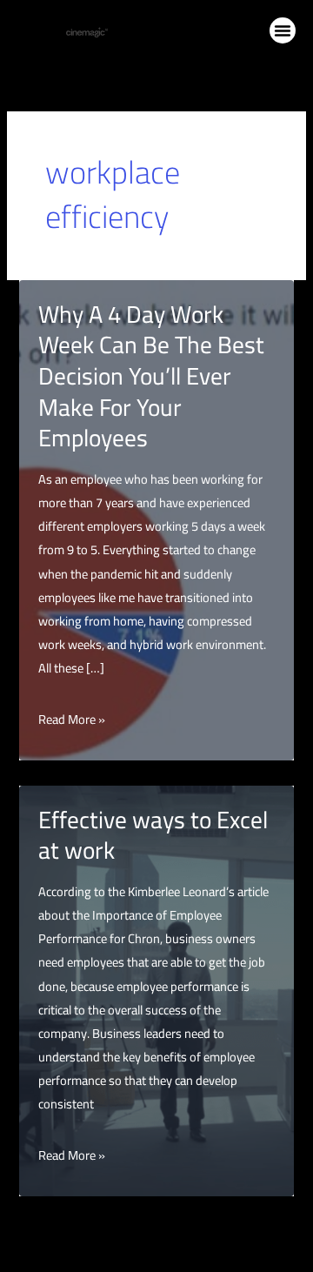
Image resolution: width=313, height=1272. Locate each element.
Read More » (71, 719)
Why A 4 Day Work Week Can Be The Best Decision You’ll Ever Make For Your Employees (151, 375)
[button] (283, 30)
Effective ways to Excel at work (153, 835)
